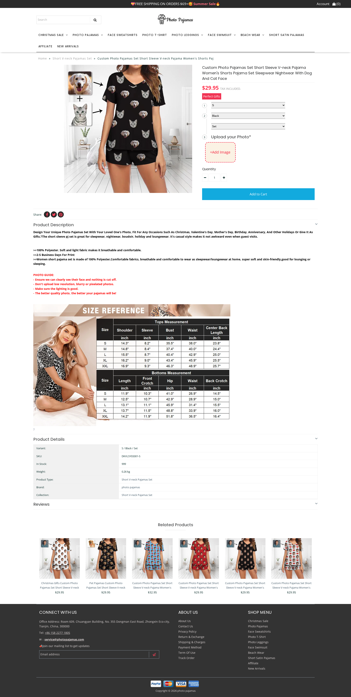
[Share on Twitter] (54, 214)
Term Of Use (186, 653)
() (338, 3)
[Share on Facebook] (47, 214)
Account (323, 3)
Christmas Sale (51, 35)
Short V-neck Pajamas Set (72, 58)
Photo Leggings (185, 35)
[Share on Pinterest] (61, 214)
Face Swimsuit (220, 35)
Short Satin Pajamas (286, 35)
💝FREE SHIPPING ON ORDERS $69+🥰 (175, 3)
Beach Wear (250, 35)
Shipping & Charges (191, 642)
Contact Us (185, 626)
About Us (184, 621)
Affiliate (45, 46)
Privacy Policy (187, 631)
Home (42, 58)
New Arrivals (68, 46)
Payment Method (190, 647)
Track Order (186, 658)
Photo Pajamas (86, 35)
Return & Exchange (191, 637)
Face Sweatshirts (123, 35)
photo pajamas (131, 487)
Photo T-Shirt (154, 35)
